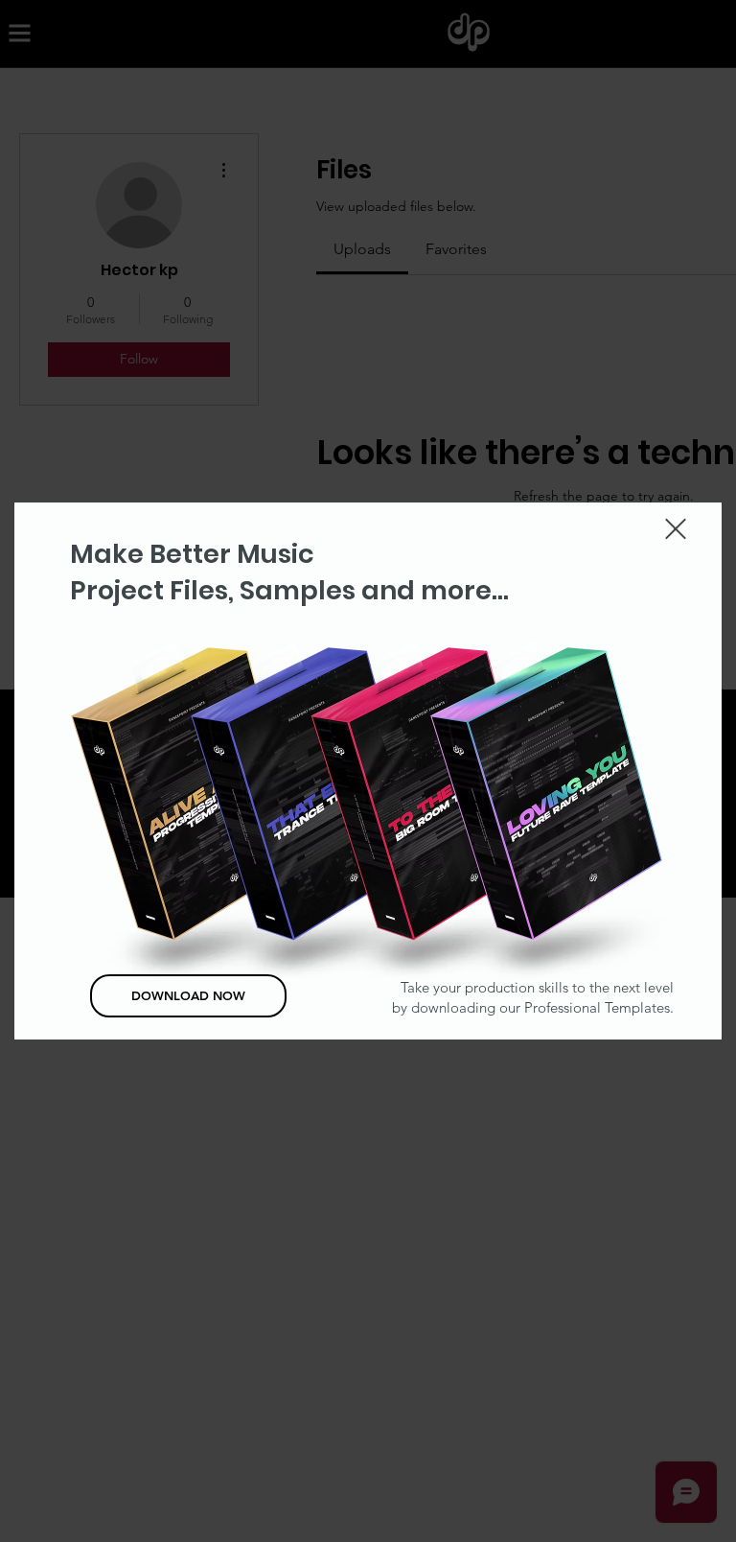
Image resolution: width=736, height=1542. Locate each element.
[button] (675, 529)
